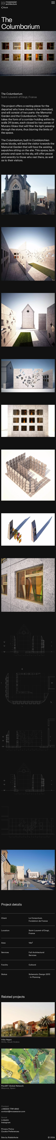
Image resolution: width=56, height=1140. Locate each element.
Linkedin (5, 1120)
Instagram (5, 1122)
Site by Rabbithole (9, 1137)
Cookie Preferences (10, 1131)
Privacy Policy (7, 1129)
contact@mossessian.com (13, 1111)
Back (5, 7)
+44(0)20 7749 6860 (10, 1109)
